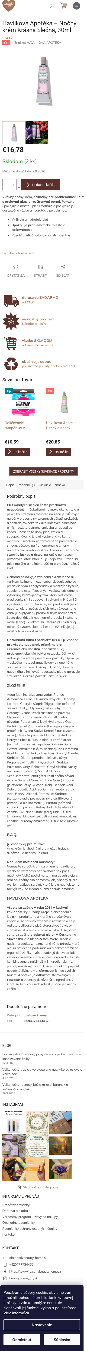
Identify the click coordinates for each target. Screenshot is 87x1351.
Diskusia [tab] (45, 485)
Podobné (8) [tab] (26, 485)
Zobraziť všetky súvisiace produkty (43, 471)
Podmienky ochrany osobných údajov (29, 1229)
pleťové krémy (35, 1015)
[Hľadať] (52, 5)
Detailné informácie (16, 253)
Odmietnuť (21, 1339)
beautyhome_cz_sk (23, 1278)
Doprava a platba (15, 1211)
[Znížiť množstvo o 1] (18, 187)
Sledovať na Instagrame (40, 1187)
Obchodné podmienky (18, 1222)
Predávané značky (15, 1205)
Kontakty (9, 1234)
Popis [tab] (10, 485)
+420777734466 (21, 1264)
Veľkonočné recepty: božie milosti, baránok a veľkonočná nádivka (35, 1086)
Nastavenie (42, 1324)
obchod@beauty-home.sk (28, 1258)
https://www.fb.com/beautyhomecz (35, 1271)
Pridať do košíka (43, 185)
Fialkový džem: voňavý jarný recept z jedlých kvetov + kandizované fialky (41, 1056)
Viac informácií (16, 1313)
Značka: (37, 42)
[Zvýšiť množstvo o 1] (18, 182)
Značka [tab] (59, 485)
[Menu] (76, 5)
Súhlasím (62, 1339)
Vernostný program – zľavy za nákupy (30, 1217)
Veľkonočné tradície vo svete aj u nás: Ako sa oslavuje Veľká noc (42, 1071)
